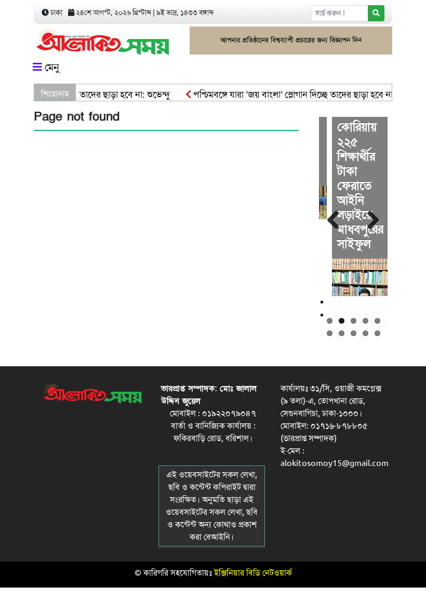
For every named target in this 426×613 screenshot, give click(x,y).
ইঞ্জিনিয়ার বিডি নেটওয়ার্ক (253, 573)
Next (372, 218)
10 (377, 333)
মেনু (50, 67)
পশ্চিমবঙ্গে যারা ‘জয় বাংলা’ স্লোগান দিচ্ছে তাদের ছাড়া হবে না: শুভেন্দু (299, 94)
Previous (334, 218)
